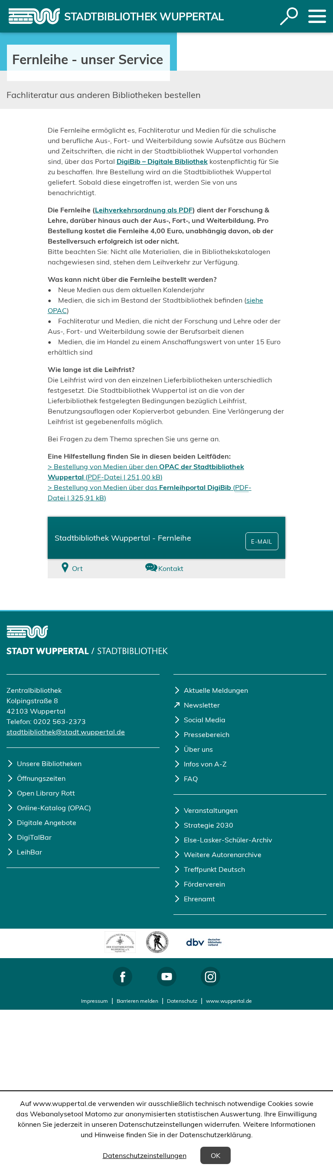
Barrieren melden (137, 1001)
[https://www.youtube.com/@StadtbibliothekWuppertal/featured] (166, 976)
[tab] (87, 568)
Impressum (94, 1001)
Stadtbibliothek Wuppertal (144, 16)
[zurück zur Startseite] (34, 16)
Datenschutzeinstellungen (144, 1155)
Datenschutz (182, 1001)
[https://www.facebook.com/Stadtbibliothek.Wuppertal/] (122, 976)
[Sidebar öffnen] (317, 16)
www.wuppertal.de (229, 1001)
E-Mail (261, 541)
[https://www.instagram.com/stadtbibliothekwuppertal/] (210, 976)
